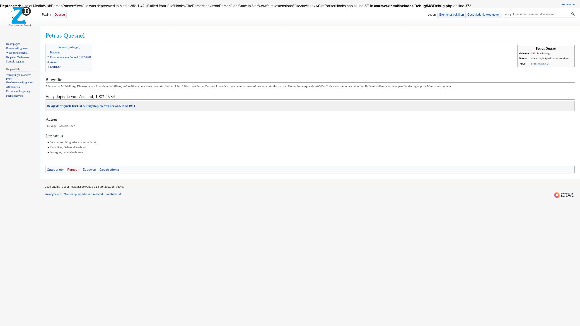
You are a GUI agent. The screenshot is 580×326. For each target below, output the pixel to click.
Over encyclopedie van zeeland (83, 194)
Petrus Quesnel (538, 63)
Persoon (73, 169)
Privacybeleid (52, 194)
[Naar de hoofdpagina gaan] (20, 18)
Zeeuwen (89, 169)
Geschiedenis (109, 169)
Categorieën (56, 169)
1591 (533, 53)
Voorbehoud (113, 194)
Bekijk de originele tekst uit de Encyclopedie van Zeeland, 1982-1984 (91, 106)
